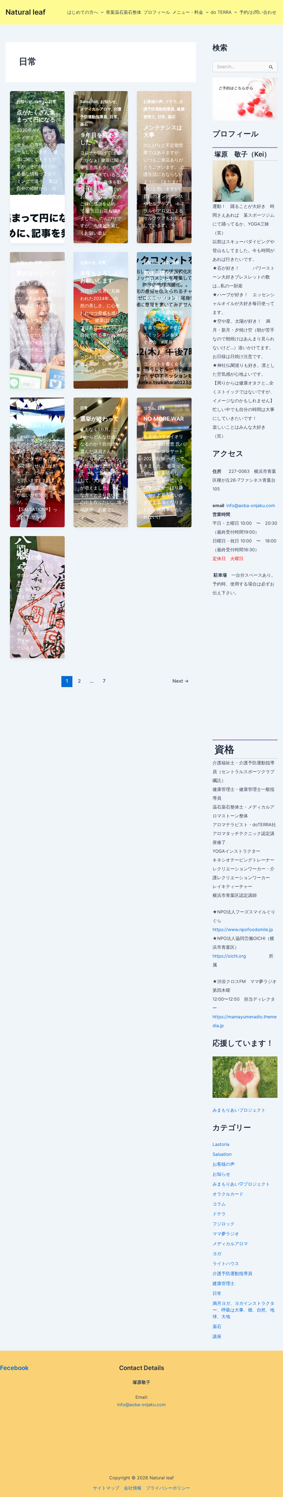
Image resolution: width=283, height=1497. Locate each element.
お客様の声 (153, 101)
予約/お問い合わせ (257, 12)
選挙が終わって (99, 418)
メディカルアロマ (95, 109)
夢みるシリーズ (36, 273)
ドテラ (171, 101)
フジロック (224, 1223)
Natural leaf (26, 12)
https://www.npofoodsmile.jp (243, 929)
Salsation (89, 101)
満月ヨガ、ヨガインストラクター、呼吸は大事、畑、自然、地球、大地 (243, 1309)
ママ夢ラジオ (226, 1233)
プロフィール (156, 12)
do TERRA (221, 12)
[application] (101, 12)
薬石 (84, 124)
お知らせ (24, 101)
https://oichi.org (229, 956)
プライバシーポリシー (168, 1488)
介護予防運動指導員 (232, 1273)
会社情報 (133, 1488)
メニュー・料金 (187, 12)
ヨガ (217, 1253)
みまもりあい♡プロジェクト (241, 1184)
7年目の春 (29, 557)
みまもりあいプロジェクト (239, 1110)
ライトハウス (226, 1263)
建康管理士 (224, 1283)
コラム (40, 101)
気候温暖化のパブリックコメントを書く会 (162, 280)
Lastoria (221, 1144)
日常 (52, 101)
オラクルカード (228, 1194)
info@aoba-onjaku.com (250, 505)
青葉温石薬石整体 (123, 12)
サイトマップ (106, 1488)
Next (180, 681)
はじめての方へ (82, 12)
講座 (175, 262)
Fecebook (14, 1367)
